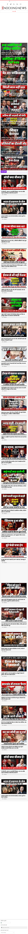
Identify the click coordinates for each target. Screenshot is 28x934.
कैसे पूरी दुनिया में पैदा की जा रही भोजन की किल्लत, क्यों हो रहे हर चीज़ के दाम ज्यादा (13, 486)
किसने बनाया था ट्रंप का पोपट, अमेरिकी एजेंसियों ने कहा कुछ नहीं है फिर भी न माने (13, 241)
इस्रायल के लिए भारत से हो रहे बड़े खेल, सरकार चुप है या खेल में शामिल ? (13, 216)
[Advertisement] (14, 27)
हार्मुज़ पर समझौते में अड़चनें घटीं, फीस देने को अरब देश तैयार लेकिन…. (14, 437)
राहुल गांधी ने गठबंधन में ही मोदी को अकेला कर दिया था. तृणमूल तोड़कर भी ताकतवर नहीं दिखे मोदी (13, 315)
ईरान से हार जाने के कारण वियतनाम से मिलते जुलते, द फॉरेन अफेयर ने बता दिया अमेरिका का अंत (14, 265)
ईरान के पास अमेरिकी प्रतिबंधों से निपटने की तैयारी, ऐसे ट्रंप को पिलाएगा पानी (12, 153)
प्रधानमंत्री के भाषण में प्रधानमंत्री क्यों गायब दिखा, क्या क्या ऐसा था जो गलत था (13, 364)
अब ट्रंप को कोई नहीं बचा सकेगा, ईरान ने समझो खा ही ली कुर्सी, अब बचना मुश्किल (13, 462)
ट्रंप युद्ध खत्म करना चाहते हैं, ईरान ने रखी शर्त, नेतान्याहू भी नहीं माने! (13, 560)
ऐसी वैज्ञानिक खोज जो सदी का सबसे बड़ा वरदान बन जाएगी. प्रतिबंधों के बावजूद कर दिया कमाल (13, 388)
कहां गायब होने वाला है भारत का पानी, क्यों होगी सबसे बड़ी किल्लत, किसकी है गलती (13, 339)
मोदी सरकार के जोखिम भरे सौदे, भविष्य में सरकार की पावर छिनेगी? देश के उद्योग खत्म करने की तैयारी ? (14, 123)
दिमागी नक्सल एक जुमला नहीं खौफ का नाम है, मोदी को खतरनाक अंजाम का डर (12, 649)
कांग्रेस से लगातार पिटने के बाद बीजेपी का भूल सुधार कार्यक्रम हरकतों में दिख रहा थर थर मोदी (12, 747)
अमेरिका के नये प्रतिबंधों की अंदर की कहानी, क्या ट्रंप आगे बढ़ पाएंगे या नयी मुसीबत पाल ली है (14, 110)
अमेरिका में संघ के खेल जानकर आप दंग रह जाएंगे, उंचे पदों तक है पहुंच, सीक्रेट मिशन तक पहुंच (12, 67)
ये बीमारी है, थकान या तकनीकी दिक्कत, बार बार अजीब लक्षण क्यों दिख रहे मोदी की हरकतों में (13, 192)
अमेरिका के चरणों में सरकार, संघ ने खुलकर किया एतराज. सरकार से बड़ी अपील (13, 535)
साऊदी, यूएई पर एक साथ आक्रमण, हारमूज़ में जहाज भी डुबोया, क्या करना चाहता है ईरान (12, 673)
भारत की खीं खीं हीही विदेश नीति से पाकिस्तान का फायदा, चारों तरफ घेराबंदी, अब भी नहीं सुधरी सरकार (13, 81)
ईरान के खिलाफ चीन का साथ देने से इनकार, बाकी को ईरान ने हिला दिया (12, 167)
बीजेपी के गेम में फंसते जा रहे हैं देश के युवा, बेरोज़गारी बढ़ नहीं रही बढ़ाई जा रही (13, 698)
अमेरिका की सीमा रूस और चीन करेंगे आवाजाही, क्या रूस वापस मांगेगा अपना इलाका (13, 290)
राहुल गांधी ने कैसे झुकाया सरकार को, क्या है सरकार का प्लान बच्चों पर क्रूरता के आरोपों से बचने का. (13, 600)
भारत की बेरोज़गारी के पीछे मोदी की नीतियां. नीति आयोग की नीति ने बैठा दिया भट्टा (14, 624)
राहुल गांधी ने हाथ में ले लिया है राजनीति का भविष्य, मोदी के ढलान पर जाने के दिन (13, 511)
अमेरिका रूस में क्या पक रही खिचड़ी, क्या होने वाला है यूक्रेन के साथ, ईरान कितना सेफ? (13, 53)
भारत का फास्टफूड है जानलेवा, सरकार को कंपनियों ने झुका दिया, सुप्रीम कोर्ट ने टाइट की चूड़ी (13, 95)
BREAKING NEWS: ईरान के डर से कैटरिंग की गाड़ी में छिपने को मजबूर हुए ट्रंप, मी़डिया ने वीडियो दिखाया (13, 413)
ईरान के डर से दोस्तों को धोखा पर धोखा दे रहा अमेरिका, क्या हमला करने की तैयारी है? (13, 723)
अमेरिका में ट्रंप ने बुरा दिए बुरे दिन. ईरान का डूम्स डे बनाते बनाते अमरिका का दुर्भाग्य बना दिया (13, 138)
